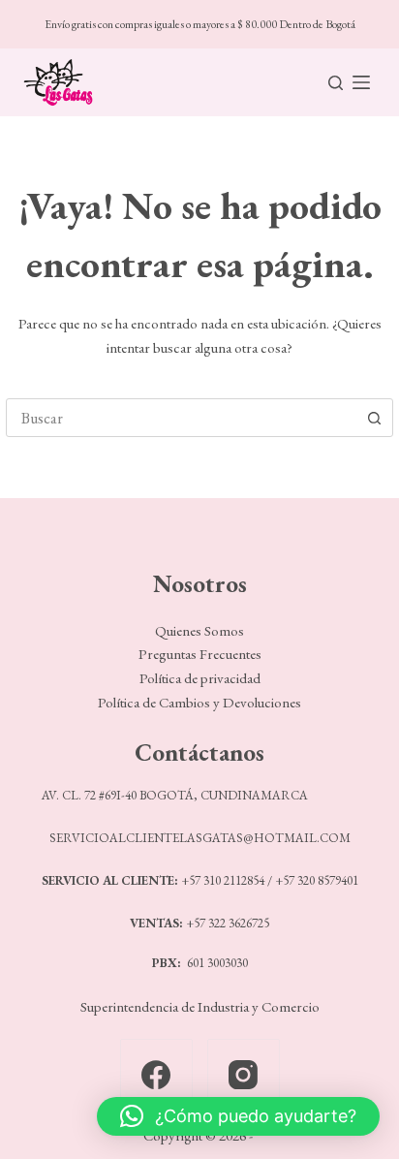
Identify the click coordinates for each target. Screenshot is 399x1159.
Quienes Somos (199, 630)
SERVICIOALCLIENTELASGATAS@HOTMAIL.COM (200, 838)
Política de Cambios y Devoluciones (199, 702)
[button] (238, 1116)
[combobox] (181, 417)
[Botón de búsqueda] (373, 417)
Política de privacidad (200, 678)
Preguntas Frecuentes (199, 653)
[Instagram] (243, 1075)
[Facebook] (156, 1075)
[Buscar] (335, 83)
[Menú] (361, 82)
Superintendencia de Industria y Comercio (200, 1006)
